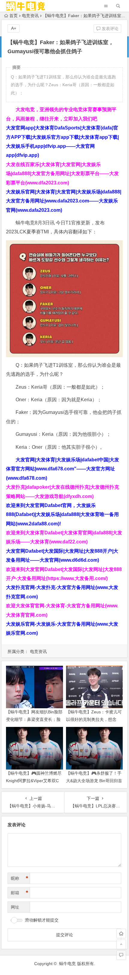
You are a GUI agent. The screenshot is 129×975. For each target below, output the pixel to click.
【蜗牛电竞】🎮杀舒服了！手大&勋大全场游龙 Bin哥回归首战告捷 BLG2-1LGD (94, 781)
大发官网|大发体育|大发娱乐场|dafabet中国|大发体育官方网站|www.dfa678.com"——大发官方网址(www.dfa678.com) (62, 469)
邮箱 (19, 892)
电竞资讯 (30, 15)
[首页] (121, 933)
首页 (13, 15)
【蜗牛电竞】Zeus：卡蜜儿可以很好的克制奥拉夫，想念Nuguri (94, 719)
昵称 (19, 878)
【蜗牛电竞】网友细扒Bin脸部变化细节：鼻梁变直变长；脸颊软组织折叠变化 (34, 719)
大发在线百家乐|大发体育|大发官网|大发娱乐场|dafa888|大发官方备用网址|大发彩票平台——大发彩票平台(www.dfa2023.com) (62, 173)
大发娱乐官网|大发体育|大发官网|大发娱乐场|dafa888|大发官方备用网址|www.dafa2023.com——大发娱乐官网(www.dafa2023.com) (63, 201)
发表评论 (109, 28)
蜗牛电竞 (67, 963)
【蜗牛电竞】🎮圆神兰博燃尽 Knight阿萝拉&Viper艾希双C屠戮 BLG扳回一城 (34, 781)
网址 (15, 907)
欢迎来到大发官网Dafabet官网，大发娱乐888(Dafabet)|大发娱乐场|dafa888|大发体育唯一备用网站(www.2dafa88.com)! (62, 514)
